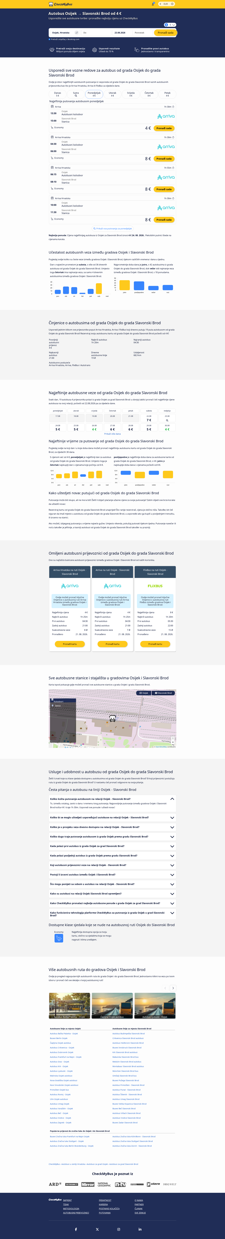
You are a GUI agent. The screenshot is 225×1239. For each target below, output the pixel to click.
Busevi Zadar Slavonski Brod (125, 1122)
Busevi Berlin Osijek (58, 1038)
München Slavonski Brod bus (125, 1071)
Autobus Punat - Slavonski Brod (126, 1090)
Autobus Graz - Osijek (59, 1061)
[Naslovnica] (60, 4)
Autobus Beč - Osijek (59, 1113)
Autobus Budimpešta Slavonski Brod (129, 1033)
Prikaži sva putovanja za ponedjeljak (114, 228)
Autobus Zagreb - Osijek (60, 1122)
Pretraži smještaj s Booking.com (65, 39)
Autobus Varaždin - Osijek (61, 1108)
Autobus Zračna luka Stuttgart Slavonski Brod (133, 1141)
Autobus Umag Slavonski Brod (126, 1099)
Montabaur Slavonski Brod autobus (128, 1066)
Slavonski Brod (164, 693)
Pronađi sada (164, 128)
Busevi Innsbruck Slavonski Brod (127, 1047)
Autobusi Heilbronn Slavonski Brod (128, 1043)
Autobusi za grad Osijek (97, 1164)
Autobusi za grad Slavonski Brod (123, 1164)
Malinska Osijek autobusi (61, 1075)
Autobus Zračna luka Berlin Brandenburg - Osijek (71, 1146)
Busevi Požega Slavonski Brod (126, 1080)
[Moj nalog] (152, 4)
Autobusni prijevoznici (76, 1212)
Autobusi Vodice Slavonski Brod (127, 1118)
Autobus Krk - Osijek (59, 1066)
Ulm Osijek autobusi (59, 1099)
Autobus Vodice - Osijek (60, 1118)
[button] (112, 718)
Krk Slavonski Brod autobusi (125, 1052)
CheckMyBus (54, 1164)
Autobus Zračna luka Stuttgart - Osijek (67, 1141)
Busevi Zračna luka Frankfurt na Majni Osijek (69, 1136)
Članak (138, 1208)
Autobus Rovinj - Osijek (60, 1094)
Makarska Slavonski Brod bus (126, 1057)
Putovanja (105, 1212)
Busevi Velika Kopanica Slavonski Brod (129, 1104)
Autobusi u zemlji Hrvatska (73, 1164)
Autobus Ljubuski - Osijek (61, 1071)
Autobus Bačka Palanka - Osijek (64, 1033)
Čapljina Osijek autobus (60, 1043)
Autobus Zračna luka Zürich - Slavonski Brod (132, 1146)
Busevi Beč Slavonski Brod (124, 1108)
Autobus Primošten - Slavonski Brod (128, 1085)
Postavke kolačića (109, 1208)
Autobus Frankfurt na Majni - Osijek (66, 1057)
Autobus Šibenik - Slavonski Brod (127, 1094)
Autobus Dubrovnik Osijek (61, 1052)
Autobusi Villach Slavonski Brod (126, 1113)
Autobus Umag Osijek (59, 1104)
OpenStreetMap (161, 747)
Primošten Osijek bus (59, 1090)
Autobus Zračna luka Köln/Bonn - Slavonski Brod (134, 1136)
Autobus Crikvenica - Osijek (62, 1047)
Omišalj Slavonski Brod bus (125, 1075)
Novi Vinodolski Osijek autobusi (64, 1085)
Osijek (145, 693)
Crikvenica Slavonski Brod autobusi (128, 1038)
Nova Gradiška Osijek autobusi (63, 1080)
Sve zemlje (140, 1212)
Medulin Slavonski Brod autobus (127, 1061)
